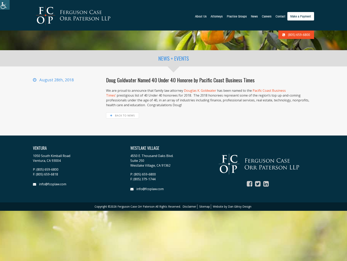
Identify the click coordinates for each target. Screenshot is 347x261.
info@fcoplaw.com (52, 184)
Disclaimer (189, 206)
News (254, 16)
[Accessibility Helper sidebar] (5, 5)
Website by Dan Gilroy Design (232, 206)
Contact (280, 16)
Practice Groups (237, 16)
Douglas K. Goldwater (200, 90)
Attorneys (217, 16)
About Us (201, 16)
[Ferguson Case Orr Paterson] (73, 15)
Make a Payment (300, 16)
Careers (266, 16)
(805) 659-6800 (299, 35)
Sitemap (204, 206)
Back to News (124, 115)
